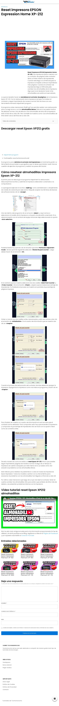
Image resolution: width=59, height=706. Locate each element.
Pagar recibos (7, 667)
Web (2, 619)
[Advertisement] (29, 29)
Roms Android (7, 665)
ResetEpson (4, 7)
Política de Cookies (9, 684)
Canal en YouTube (27, 535)
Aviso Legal (6, 681)
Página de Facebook (50, 533)
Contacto (6, 689)
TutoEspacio (6, 662)
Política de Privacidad (9, 687)
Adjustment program (11, 155)
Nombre (4, 603)
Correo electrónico (8, 611)
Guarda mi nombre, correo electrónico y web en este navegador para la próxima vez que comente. (28, 627)
